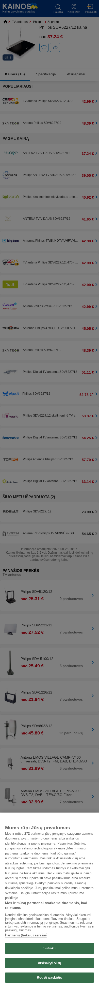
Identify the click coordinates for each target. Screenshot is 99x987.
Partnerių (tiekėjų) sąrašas (26, 935)
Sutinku (49, 948)
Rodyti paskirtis (49, 977)
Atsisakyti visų (49, 963)
